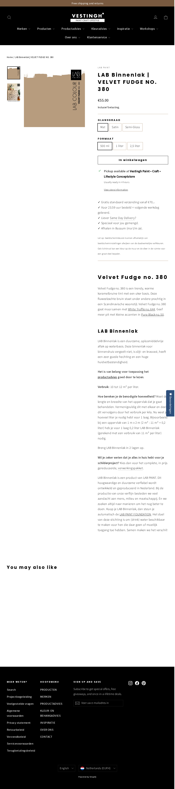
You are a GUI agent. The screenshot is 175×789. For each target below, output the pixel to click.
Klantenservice (97, 37)
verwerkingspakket (130, 468)
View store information (116, 190)
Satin (115, 127)
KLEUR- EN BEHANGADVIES (50, 713)
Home (10, 57)
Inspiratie (124, 29)
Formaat (106, 138)
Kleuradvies (99, 29)
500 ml (104, 146)
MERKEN (45, 697)
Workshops (148, 29)
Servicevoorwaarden (20, 743)
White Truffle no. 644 (141, 309)
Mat (102, 127)
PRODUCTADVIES (51, 704)
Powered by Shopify (87, 776)
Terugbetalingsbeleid (21, 750)
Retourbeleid (15, 730)
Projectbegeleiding (19, 697)
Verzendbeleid (16, 737)
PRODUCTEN (48, 690)
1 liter (120, 146)
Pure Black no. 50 (152, 314)
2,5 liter (135, 146)
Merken (22, 29)
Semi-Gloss (132, 127)
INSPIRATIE (47, 723)
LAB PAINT (104, 67)
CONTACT (46, 737)
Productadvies (71, 29)
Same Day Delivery (122, 218)
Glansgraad (109, 120)
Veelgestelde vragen (20, 704)
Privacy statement (19, 723)
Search (11, 690)
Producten (44, 29)
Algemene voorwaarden (15, 713)
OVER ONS (47, 730)
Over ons (71, 37)
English (64, 768)
